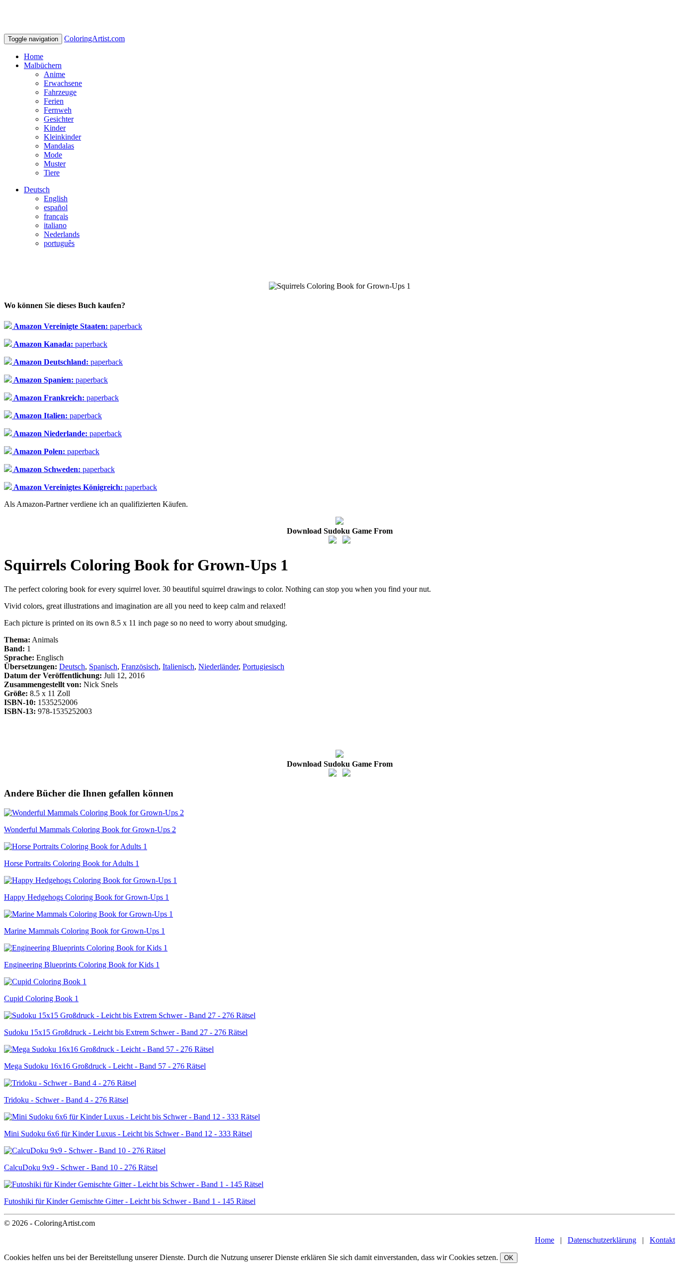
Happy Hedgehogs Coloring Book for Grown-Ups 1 (86, 897)
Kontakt (662, 1240)
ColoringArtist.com (94, 38)
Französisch (140, 666)
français (56, 216)
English (56, 198)
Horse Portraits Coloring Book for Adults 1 (71, 863)
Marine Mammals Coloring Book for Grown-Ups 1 (84, 931)
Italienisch (178, 666)
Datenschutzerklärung (602, 1240)
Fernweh (58, 110)
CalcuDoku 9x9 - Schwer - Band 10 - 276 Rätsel (81, 1167)
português (59, 243)
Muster (55, 163)
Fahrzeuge (60, 92)
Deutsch (37, 189)
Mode (53, 155)
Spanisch (103, 666)
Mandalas (59, 146)
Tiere (52, 172)
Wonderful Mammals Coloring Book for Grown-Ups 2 (90, 829)
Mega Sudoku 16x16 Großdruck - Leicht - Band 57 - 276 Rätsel (105, 1066)
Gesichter (59, 119)
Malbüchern (43, 65)
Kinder (55, 128)
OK (508, 1258)
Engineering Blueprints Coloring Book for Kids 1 (82, 964)
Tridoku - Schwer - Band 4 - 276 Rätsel (66, 1100)
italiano (55, 225)
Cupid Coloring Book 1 (41, 998)
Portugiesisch (263, 666)
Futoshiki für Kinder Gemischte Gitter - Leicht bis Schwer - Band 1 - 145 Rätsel (129, 1201)
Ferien (54, 101)
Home (33, 56)
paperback (77, 326)
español (56, 207)
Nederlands (62, 234)
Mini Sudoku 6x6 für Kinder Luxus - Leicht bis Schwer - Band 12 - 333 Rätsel (128, 1133)
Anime (54, 74)
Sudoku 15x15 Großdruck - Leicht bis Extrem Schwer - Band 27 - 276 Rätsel (126, 1032)
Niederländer (218, 666)
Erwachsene (63, 83)
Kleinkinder (62, 137)
